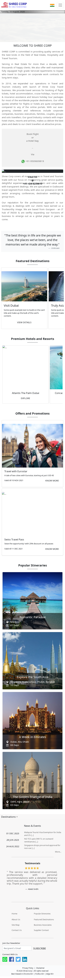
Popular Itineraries (42, 913)
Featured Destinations (44, 919)
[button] (52, 5)
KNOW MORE (52, 480)
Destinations (8, 816)
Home (14, 913)
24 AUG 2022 (12, 846)
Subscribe (39, 948)
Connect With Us (10, 954)
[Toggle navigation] (60, 5)
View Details (24, 322)
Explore (25, 398)
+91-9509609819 (34, 161)
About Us (16, 919)
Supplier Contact (41, 930)
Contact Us (17, 930)
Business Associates (43, 925)
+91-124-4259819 (32, 183)
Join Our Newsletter (11, 943)
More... (58, 851)
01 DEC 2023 (12, 833)
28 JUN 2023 (12, 839)
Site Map (16, 925)
